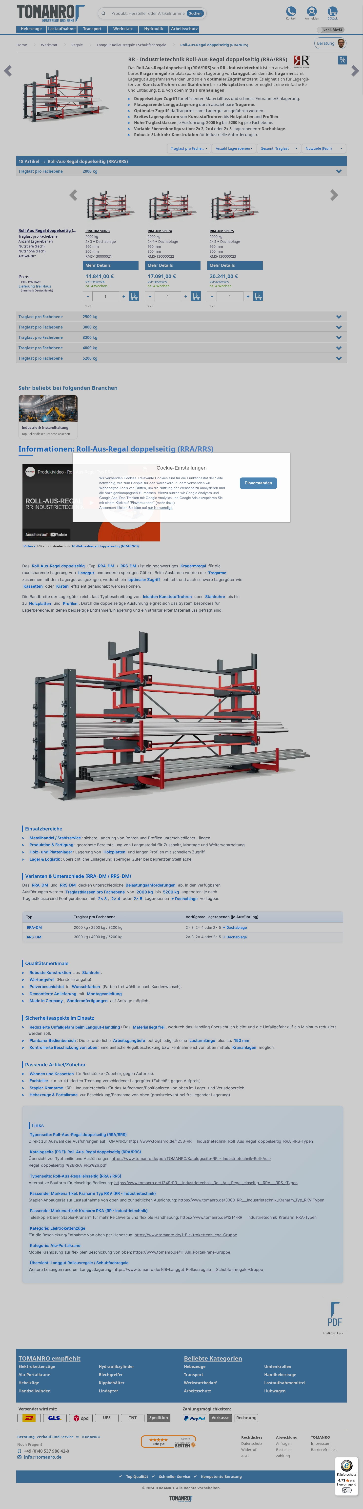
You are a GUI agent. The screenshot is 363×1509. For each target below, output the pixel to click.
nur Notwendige (160, 508)
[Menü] (355, 1460)
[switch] (347, 1490)
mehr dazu (165, 503)
